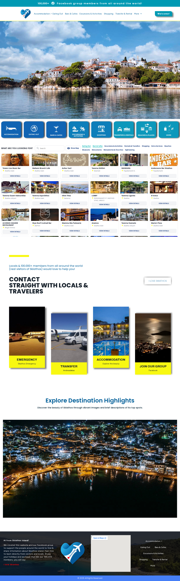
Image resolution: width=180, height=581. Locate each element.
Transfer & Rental (123, 13)
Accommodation (43, 13)
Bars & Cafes (71, 13)
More (136, 13)
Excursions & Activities (90, 13)
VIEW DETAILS (15, 176)
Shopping (108, 13)
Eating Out (58, 13)
